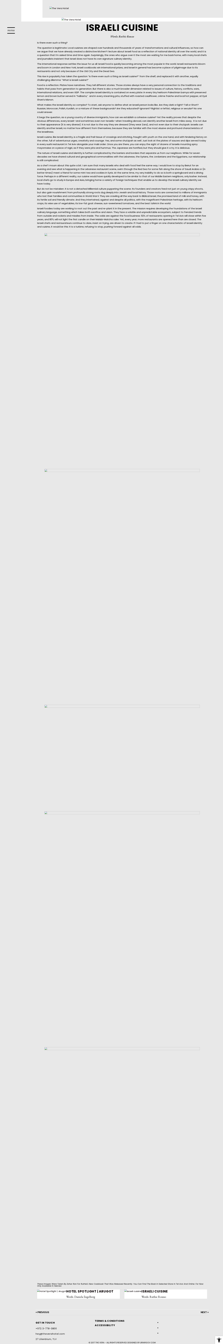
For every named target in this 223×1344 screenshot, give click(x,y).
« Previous (42, 1312)
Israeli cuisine (155, 1291)
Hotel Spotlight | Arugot (89, 1291)
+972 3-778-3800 (46, 1328)
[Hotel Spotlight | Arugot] (51, 1293)
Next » (205, 1312)
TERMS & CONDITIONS (109, 1321)
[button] (11, 31)
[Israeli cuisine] (133, 1293)
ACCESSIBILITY (105, 1325)
